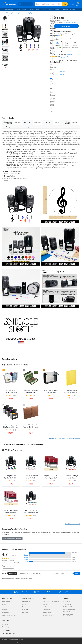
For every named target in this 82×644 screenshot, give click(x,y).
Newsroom (5, 607)
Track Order (52, 592)
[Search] (65, 4)
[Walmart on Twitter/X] (7, 633)
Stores (24, 604)
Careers (65, 10)
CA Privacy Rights (68, 607)
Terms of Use (66, 601)
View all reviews (8, 567)
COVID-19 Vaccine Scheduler (51, 601)
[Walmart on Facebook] (3, 633)
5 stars (26, 552)
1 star (26, 561)
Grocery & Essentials (34, 10)
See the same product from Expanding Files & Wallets (64, 438)
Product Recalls (47, 612)
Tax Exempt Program (48, 615)
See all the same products (72, 524)
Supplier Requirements (8, 615)
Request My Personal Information (69, 610)
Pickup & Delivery (48, 10)
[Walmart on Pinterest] (14, 633)
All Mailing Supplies (29, 13)
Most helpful (36, 573)
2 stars (26, 559)
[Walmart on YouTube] (10, 633)
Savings (24, 10)
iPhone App (5, 624)
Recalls (44, 607)
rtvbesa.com (53, 86)
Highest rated (24, 573)
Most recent (12, 573)
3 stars (26, 557)
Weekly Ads (65, 592)
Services (17, 10)
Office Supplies (10, 13)
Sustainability (5, 612)
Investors (4, 609)
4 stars (26, 555)
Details (69, 57)
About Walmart (6, 601)
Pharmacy (58, 10)
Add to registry (73, 60)
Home (3, 13)
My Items (72, 10)
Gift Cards (25, 612)
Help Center (40, 592)
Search (77, 573)
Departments (9, 10)
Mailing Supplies (19, 13)
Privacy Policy (67, 604)
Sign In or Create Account (23, 592)
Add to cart (66, 26)
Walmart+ (25, 609)
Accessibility (46, 609)
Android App (5, 627)
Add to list (60, 60)
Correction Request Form (12, 538)
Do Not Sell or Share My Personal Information (69, 615)
